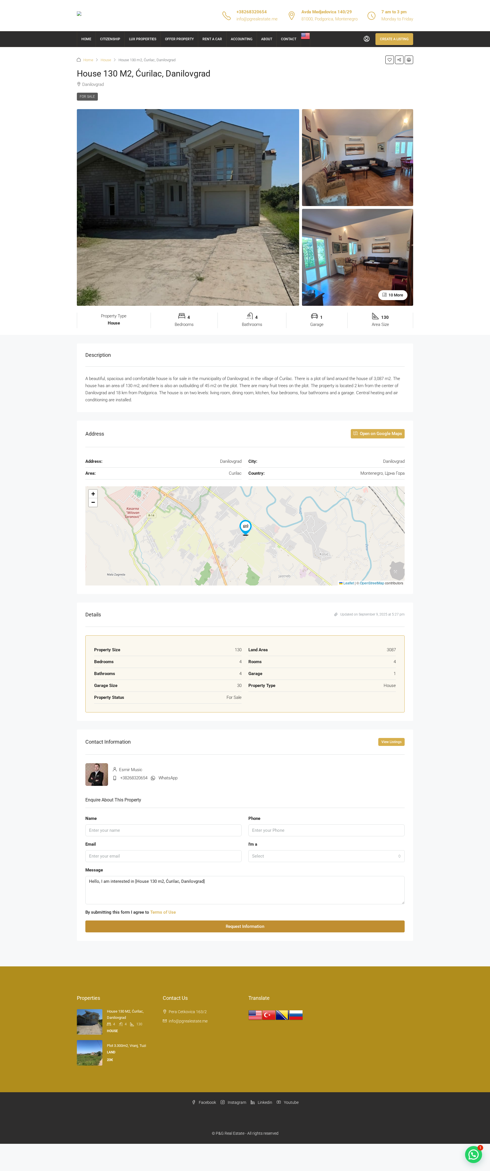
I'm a (252, 844)
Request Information (245, 926)
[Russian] (296, 1015)
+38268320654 (251, 11)
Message (94, 870)
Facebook (207, 1102)
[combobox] (326, 856)
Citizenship (110, 39)
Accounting (241, 39)
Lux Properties (142, 39)
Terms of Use (163, 912)
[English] (305, 36)
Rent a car (212, 39)
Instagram (236, 1102)
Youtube (291, 1102)
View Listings (391, 742)
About (266, 39)
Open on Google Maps (380, 433)
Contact (288, 39)
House (106, 60)
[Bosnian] (282, 1015)
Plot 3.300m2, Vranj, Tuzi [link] (126, 1045)
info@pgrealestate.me (257, 19)
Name (91, 818)
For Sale (87, 97)
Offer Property (179, 39)
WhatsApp (168, 777)
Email (90, 844)
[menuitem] (367, 39)
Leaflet (348, 582)
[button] (389, 60)
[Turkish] (269, 1015)
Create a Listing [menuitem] (394, 39)
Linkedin (264, 1102)
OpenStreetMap (372, 582)
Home (86, 39)
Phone (254, 818)
